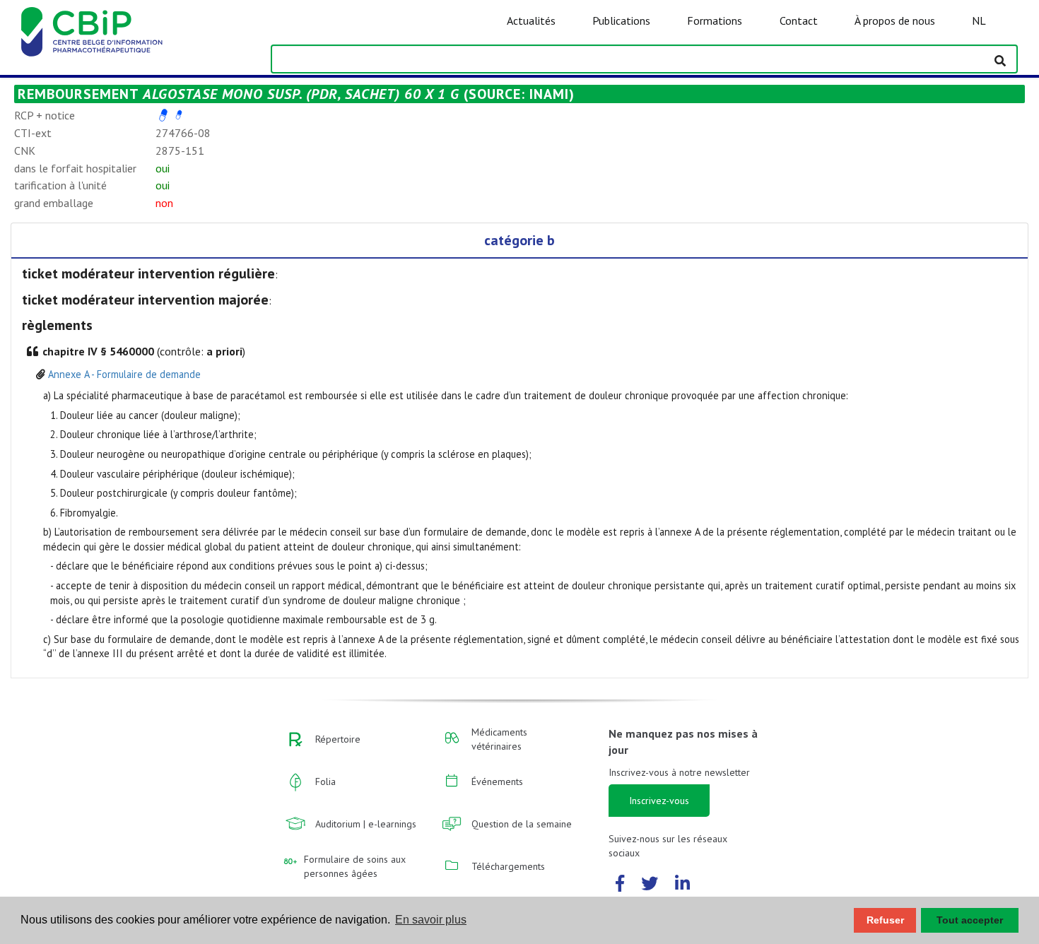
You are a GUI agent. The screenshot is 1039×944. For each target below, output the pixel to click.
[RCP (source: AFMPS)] (163, 115)
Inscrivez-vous (659, 800)
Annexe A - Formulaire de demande (124, 374)
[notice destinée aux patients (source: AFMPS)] (179, 115)
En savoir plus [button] (430, 920)
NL (979, 20)
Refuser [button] (885, 920)
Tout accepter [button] (970, 920)
